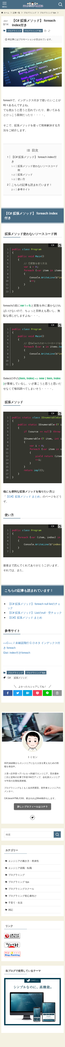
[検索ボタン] (60, 4)
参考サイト (24, 189)
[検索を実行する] (57, 834)
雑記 (10, 909)
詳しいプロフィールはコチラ (32, 806)
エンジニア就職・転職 (20, 868)
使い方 (21, 179)
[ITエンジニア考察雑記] (32, 4)
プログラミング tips (33, 30)
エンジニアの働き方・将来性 (23, 861)
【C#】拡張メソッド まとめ (23, 496)
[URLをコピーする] (57, 693)
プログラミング (14, 30)
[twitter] (32, 817)
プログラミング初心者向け (22, 895)
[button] (7, 693)
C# (9, 677)
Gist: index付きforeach (16, 652)
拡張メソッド (25, 174)
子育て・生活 (15, 902)
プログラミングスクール (21, 888)
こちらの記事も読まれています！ (31, 184)
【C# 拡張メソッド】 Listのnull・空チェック (35, 612)
